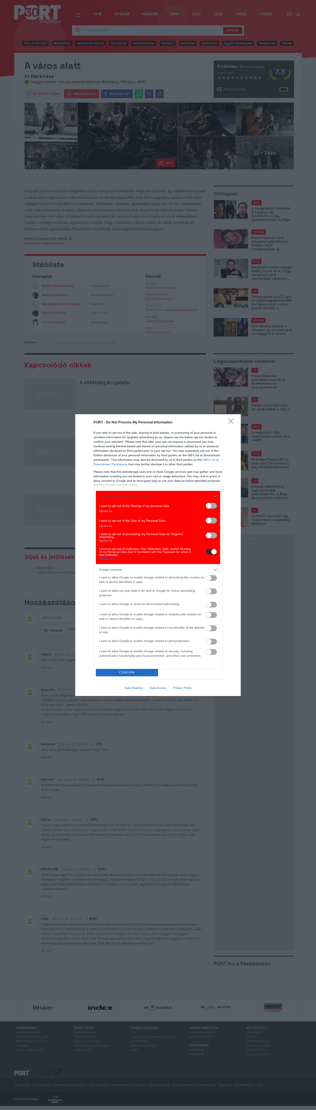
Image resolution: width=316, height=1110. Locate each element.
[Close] (232, 423)
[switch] (211, 506)
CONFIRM (127, 672)
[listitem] (158, 496)
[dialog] (158, 555)
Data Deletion (133, 688)
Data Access (158, 688)
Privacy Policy (182, 688)
